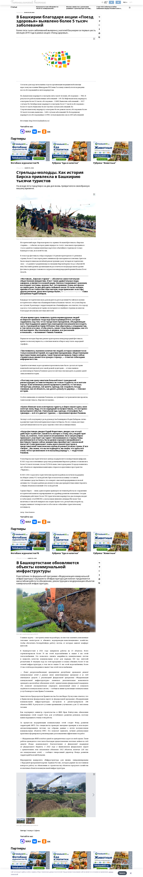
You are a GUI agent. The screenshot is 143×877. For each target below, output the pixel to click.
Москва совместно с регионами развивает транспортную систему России (78, 7)
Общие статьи (21, 558)
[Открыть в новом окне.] (25, 131)
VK (111, 2)
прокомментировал (72, 291)
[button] (93, 795)
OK (118, 2)
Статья (14, 7)
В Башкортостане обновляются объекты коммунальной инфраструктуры (47, 7)
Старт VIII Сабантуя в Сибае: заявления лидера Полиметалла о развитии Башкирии (108, 7)
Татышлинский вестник (28, 2)
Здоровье (19, 12)
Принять (122, 873)
